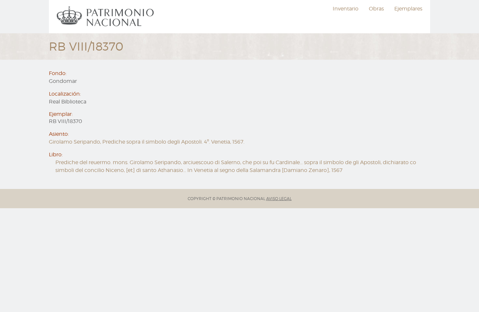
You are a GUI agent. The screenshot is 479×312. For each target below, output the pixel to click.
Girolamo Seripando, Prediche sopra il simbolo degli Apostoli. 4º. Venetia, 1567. (146, 142)
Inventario (345, 9)
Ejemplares (408, 9)
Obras (376, 9)
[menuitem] (106, 17)
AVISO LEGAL (279, 198)
